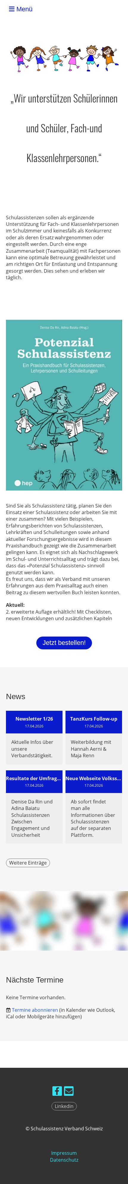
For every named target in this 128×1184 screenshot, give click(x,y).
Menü (23, 9)
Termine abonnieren (35, 1010)
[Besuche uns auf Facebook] (57, 1092)
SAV (118, 9)
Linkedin (64, 1106)
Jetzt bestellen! (64, 642)
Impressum (64, 1153)
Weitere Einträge (28, 862)
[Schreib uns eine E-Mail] (69, 1092)
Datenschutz (64, 1160)
